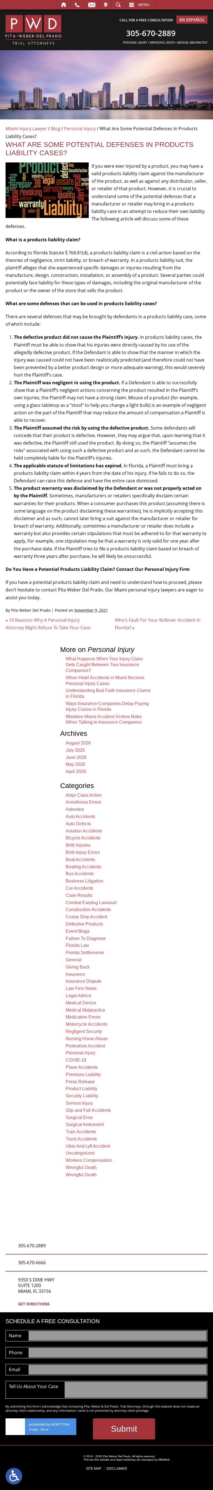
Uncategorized (80, 1153)
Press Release (80, 1081)
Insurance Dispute (84, 981)
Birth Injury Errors (83, 852)
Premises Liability (83, 1074)
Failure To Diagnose (86, 938)
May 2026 (75, 764)
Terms (44, 1429)
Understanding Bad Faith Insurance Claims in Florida (108, 693)
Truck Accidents (81, 1139)
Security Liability (82, 1095)
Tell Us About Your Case (33, 1386)
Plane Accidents (82, 1067)
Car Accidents (79, 888)
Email (92, 4)
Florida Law (77, 945)
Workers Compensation (89, 1160)
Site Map (93, 1469)
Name (15, 1336)
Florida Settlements (85, 952)
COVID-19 (76, 1060)
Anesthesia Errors (83, 802)
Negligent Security (84, 1031)
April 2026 (76, 771)
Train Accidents (81, 1131)
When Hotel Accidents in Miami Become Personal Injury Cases (105, 680)
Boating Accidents (83, 866)
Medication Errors (83, 1017)
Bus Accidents (80, 873)
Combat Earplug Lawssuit (91, 902)
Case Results (79, 895)
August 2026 (78, 743)
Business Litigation (84, 881)
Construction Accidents (88, 909)
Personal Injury (80, 129)
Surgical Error (79, 1117)
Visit (105, 4)
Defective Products (84, 924)
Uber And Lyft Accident (88, 1146)
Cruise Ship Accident (86, 916)
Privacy (33, 1429)
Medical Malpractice (85, 1010)
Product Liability (81, 1088)
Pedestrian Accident (85, 1045)
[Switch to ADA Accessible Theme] (14, 1476)
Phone (15, 1352)
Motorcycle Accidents (86, 1024)
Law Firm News (81, 988)
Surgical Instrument (85, 1124)
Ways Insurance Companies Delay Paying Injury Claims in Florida (107, 706)
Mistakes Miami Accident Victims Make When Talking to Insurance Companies (104, 719)
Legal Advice (78, 995)
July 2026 (75, 750)
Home (63, 4)
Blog (55, 129)
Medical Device (81, 1002)
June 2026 (76, 757)
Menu (143, 4)
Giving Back (78, 967)
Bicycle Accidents (83, 838)
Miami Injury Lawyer (26, 129)
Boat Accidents (80, 859)
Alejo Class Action (84, 795)
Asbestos (75, 809)
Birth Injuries (78, 845)
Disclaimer (116, 1469)
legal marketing (126, 1459)
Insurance (75, 974)
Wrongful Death (81, 1167)
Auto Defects (78, 823)
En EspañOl (192, 19)
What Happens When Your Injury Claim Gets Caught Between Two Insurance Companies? (104, 664)
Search (118, 4)
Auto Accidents (80, 816)
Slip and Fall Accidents (88, 1110)
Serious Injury (79, 1103)
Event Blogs (78, 931)
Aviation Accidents (84, 831)
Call (77, 4)
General (74, 959)
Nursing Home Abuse (87, 1038)
